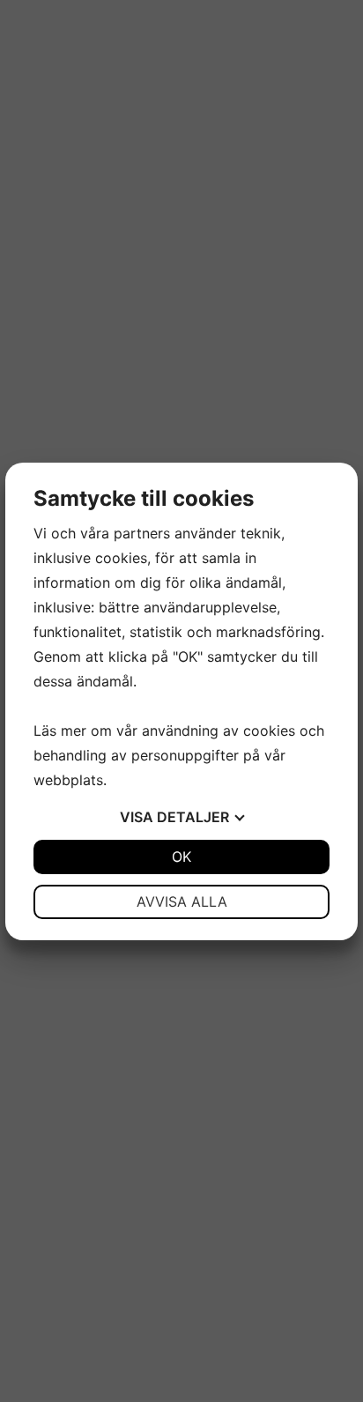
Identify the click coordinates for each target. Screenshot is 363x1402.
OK (181, 856)
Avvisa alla (182, 901)
